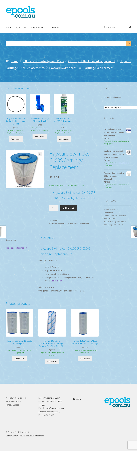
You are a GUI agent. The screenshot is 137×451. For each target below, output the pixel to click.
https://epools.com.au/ (49, 397)
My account (21, 27)
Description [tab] (11, 240)
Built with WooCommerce (32, 435)
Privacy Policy (12, 435)
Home (8, 27)
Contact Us (54, 27)
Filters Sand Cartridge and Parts (43, 61)
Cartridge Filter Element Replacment (91, 61)
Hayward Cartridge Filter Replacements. (74, 223)
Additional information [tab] (16, 247)
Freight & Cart (37, 27)
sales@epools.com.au (113, 225)
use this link (56, 280)
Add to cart (68, 208)
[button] (40, 154)
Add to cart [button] (15, 139)
